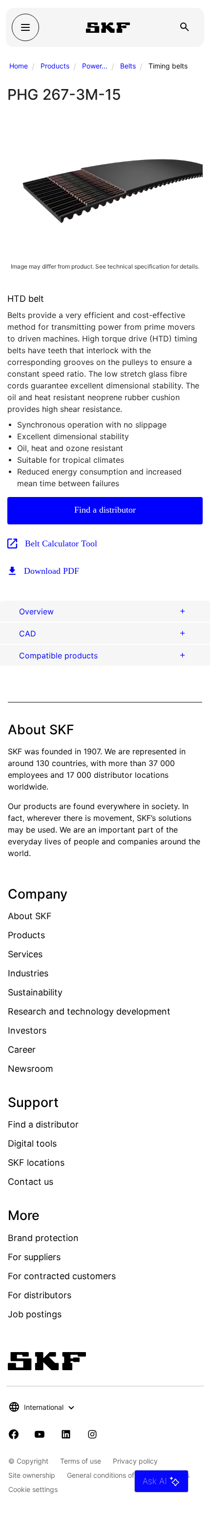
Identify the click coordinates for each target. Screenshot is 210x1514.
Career (22, 1049)
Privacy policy (135, 1461)
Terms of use (80, 1461)
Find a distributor (105, 510)
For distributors (39, 1295)
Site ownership (31, 1475)
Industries (28, 973)
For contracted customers (62, 1276)
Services (25, 954)
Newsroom (30, 1068)
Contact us (30, 1181)
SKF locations (36, 1162)
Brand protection (43, 1238)
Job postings (35, 1314)
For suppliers (34, 1257)
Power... (94, 66)
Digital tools (32, 1143)
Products (55, 66)
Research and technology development (89, 1011)
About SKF (30, 916)
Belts (128, 66)
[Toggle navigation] (25, 27)
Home (18, 66)
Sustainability (35, 992)
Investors (27, 1030)
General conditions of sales (109, 1475)
